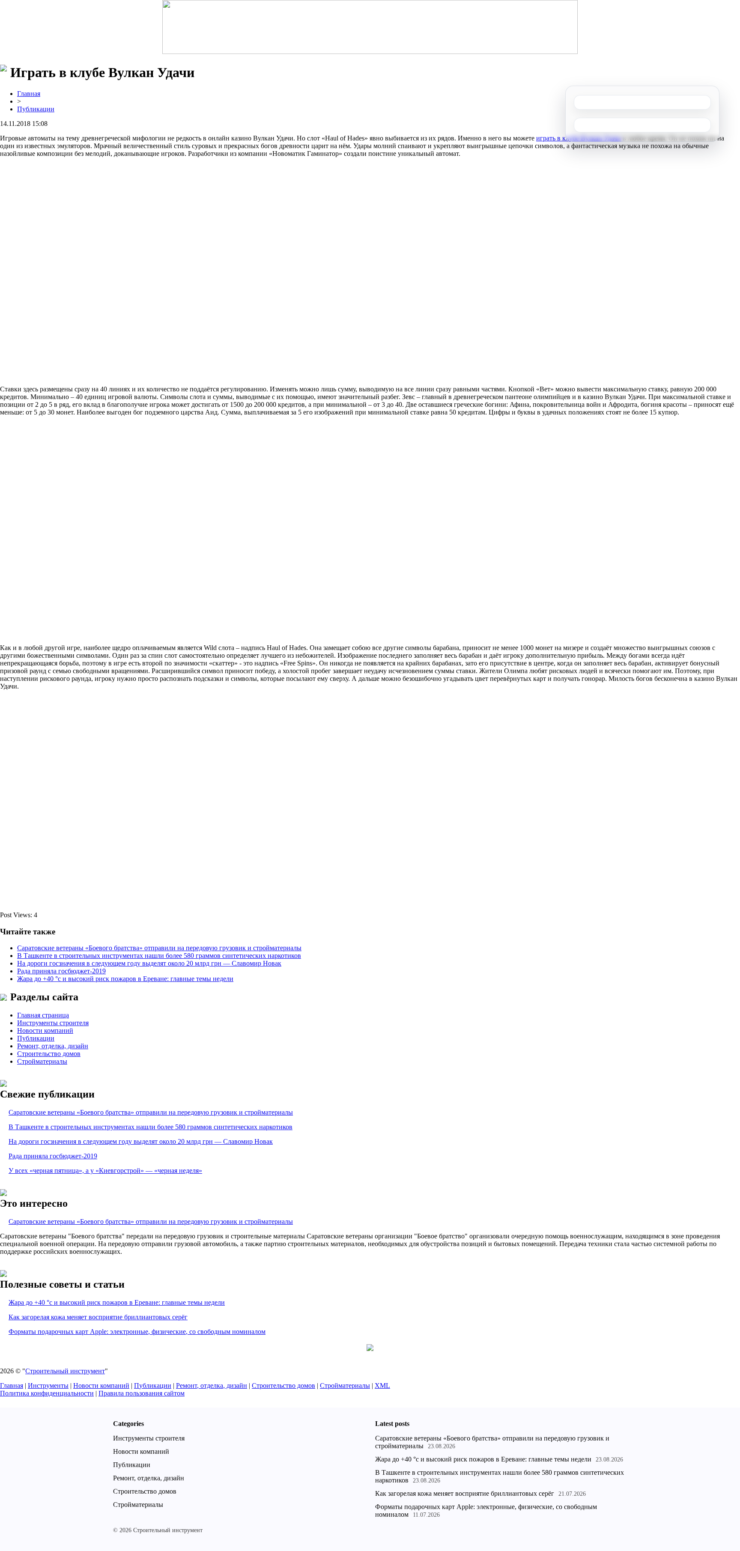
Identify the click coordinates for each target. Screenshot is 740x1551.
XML (382, 1385)
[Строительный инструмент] (370, 28)
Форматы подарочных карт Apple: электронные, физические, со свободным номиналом (137, 1331)
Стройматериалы (42, 1061)
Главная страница (43, 1015)
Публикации (35, 109)
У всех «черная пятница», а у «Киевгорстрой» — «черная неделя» (105, 1170)
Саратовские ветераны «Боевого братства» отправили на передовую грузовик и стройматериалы (159, 947)
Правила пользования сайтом (141, 1393)
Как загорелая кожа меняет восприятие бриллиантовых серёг (98, 1317)
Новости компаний (45, 1030)
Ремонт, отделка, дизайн (52, 1046)
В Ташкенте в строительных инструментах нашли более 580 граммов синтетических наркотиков (159, 955)
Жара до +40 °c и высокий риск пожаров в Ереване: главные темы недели (125, 978)
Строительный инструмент (65, 1371)
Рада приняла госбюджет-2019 (61, 971)
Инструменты (48, 1385)
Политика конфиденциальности (47, 1393)
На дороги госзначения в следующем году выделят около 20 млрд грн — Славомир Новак (149, 963)
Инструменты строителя (53, 1022)
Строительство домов (49, 1053)
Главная (28, 93)
